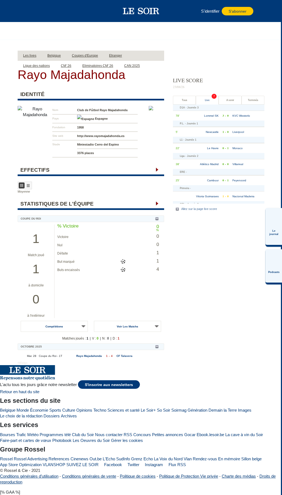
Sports (55, 410)
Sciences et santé (123, 410)
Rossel (6, 458)
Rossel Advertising (30, 458)
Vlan (188, 458)
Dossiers (52, 416)
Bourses (7, 434)
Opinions (84, 410)
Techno (99, 410)
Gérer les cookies (127, 440)
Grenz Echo (142, 458)
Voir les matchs (127, 326)
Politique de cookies (138, 476)
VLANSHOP (54, 464)
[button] (35, 11)
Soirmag (178, 410)
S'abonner (237, 11)
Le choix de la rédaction (21, 416)
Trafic (21, 434)
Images (244, 410)
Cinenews (79, 458)
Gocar (190, 434)
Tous (184, 100)
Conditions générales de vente (89, 476)
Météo (33, 434)
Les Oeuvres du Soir (91, 440)
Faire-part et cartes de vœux (25, 440)
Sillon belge (251, 458)
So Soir (163, 410)
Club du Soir (83, 434)
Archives (69, 416)
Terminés (253, 100)
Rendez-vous (205, 458)
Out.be (96, 458)
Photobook (62, 440)
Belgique (7, 410)
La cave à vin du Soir (244, 434)
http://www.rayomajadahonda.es (100, 136)
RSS (128, 434)
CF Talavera (124, 355)
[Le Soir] (141, 11)
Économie (39, 410)
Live (207, 100)
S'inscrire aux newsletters (109, 385)
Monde (23, 410)
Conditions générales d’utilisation (29, 476)
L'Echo (109, 458)
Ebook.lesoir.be (210, 434)
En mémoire (229, 458)
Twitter (132, 464)
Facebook (112, 464)
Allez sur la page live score (199, 208)
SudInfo (123, 458)
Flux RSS (176, 464)
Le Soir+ (148, 410)
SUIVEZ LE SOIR (82, 464)
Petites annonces (167, 434)
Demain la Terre (222, 410)
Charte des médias (239, 476)
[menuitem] (273, 226)
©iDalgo (23, 362)
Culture (68, 410)
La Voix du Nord (168, 458)
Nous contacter (109, 434)
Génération (197, 410)
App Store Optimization (21, 464)
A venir (230, 100)
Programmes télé (55, 434)
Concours (142, 434)
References (58, 458)
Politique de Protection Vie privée (188, 476)
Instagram (153, 464)
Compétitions (54, 326)
